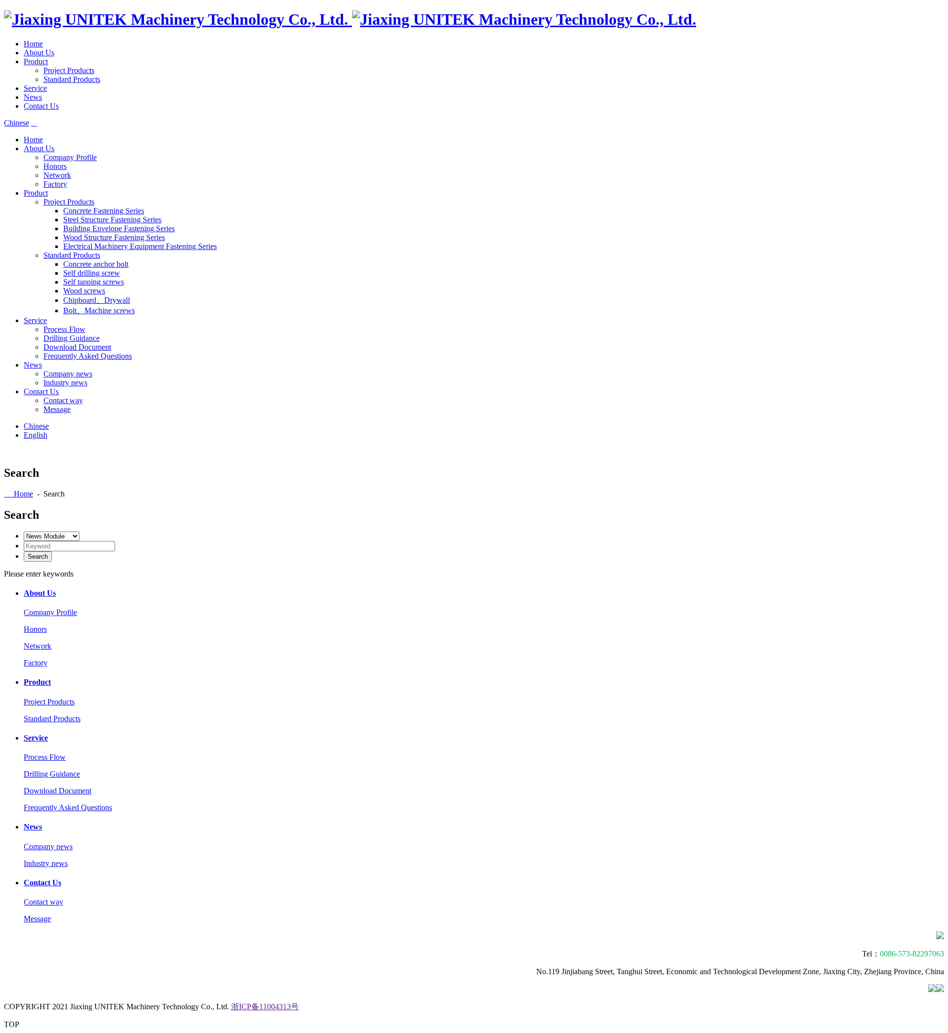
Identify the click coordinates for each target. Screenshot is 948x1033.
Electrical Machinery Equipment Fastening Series (140, 246)
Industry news (65, 382)
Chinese (16, 123)
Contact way (63, 400)
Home (33, 44)
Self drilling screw (91, 273)
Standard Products (71, 79)
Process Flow (64, 329)
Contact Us (41, 106)
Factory (55, 184)
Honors (55, 166)
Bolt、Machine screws (99, 310)
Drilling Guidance (71, 338)
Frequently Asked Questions (87, 356)
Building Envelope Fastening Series (119, 228)
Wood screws (84, 291)
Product (36, 61)
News (33, 97)
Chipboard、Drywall (96, 300)
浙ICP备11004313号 (265, 1006)
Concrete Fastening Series (103, 211)
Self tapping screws (93, 282)
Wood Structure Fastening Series (114, 237)
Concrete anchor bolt (95, 264)
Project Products (68, 70)
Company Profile (70, 157)
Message (57, 409)
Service (35, 88)
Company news (67, 374)
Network (57, 175)
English (35, 435)
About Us (39, 52)
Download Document (77, 347)
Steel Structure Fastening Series (112, 219)
